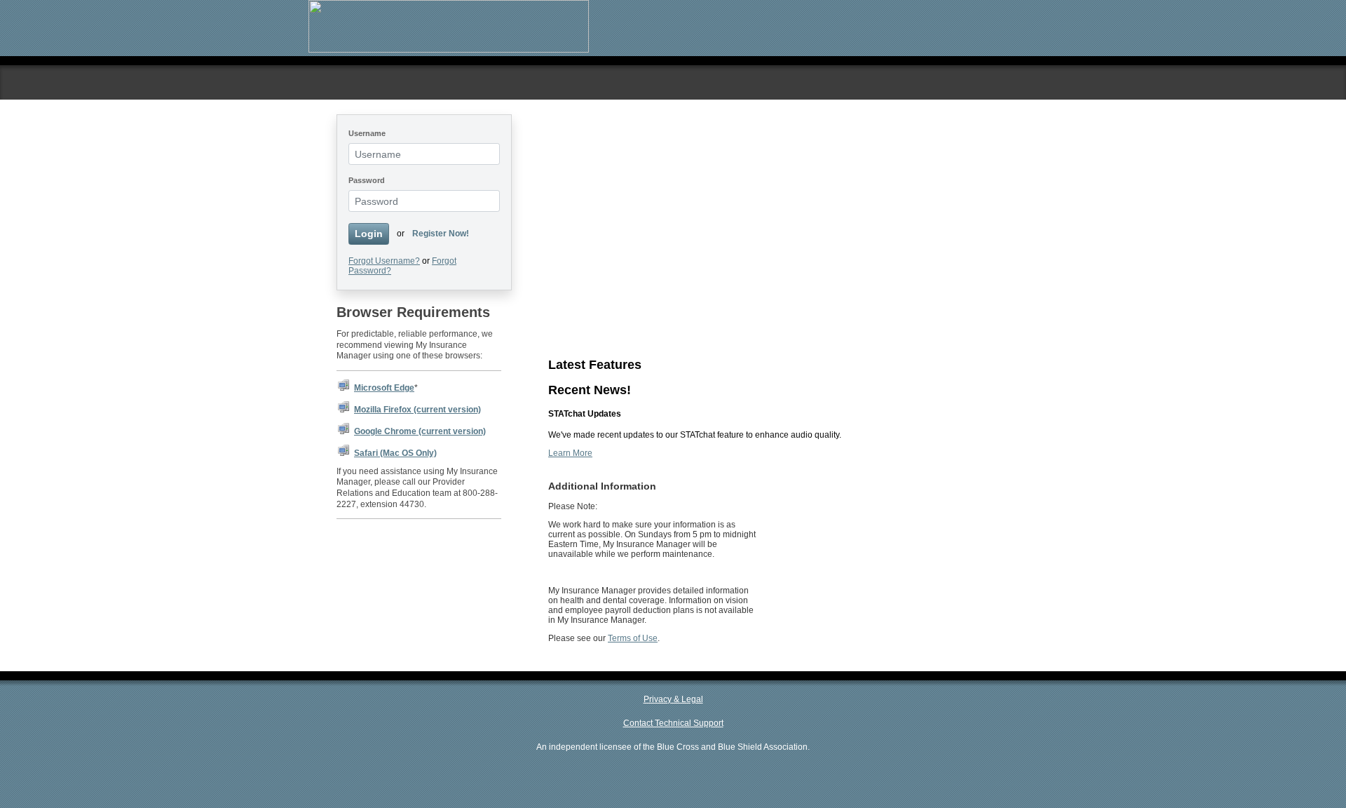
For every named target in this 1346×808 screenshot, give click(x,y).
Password (366, 180)
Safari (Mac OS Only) (395, 453)
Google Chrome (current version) (420, 431)
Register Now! (440, 233)
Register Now (574, 240)
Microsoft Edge (384, 388)
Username (367, 133)
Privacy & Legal (673, 699)
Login (369, 233)
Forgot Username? (384, 261)
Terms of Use (633, 638)
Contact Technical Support (673, 723)
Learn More (570, 317)
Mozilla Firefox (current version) (417, 410)
